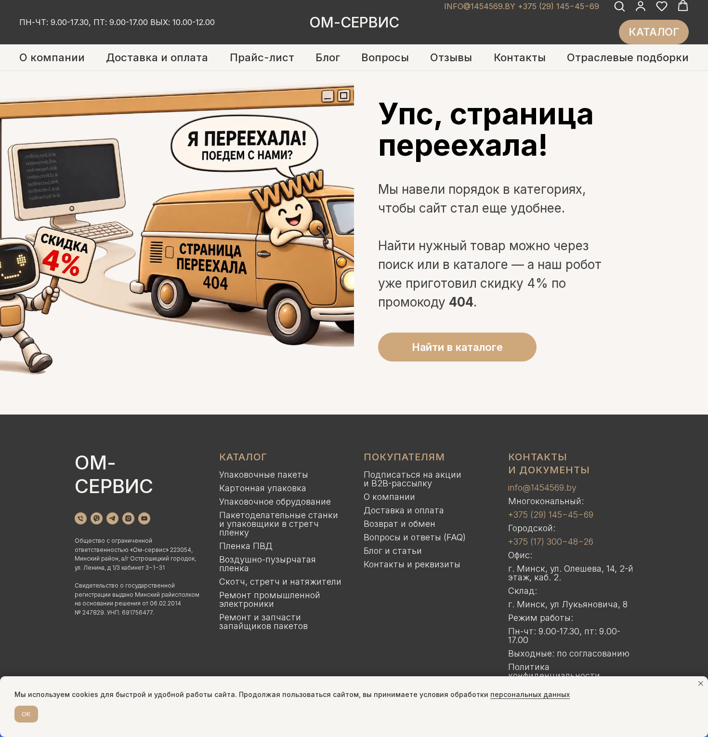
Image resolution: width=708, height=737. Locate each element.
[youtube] (144, 518)
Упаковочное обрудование (275, 501)
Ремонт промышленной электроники (269, 599)
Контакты (520, 57)
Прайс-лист (262, 57)
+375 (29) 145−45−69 (550, 514)
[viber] (97, 518)
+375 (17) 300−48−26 (550, 541)
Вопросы (385, 57)
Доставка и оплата (157, 57)
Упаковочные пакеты (263, 474)
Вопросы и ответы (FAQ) (415, 537)
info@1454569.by (542, 487)
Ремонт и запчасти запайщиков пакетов (263, 621)
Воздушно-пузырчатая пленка (267, 563)
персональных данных (530, 694)
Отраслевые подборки (628, 57)
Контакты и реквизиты (412, 564)
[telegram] (112, 518)
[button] (619, 6)
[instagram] (128, 518)
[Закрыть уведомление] (701, 683)
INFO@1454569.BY (479, 6)
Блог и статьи (393, 551)
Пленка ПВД (246, 546)
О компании (52, 57)
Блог (327, 57)
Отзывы (451, 57)
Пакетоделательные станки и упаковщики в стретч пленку (278, 523)
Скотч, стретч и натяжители (280, 581)
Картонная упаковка (262, 488)
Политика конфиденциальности (554, 671)
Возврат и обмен (399, 524)
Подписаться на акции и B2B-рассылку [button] (412, 478)
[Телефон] (81, 518)
